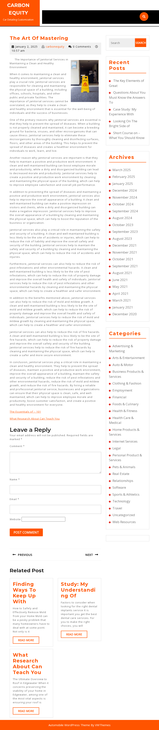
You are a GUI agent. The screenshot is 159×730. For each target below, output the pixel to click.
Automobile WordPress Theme (69, 725)
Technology (121, 501)
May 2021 (120, 286)
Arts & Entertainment (128, 358)
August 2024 (122, 218)
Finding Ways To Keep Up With (24, 592)
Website (15, 519)
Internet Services (124, 441)
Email (14, 499)
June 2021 (120, 280)
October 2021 (122, 259)
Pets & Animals (123, 467)
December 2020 (124, 314)
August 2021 (122, 273)
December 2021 (124, 245)
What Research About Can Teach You (35, 418)
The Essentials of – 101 (25, 411)
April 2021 (120, 293)
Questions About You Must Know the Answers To (127, 97)
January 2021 (122, 307)
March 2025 (121, 170)
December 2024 (124, 190)
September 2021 (125, 266)
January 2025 (122, 183)
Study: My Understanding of (78, 590)
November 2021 (124, 252)
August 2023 (122, 238)
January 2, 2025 (26, 46)
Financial (119, 397)
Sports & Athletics (125, 494)
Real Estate (120, 473)
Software (119, 487)
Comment (17, 446)
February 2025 (123, 176)
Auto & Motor (122, 364)
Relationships (122, 480)
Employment (122, 390)
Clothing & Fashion (126, 383)
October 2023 (122, 225)
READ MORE (28, 641)
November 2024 (124, 197)
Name (15, 479)
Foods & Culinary (125, 404)
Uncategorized (123, 515)
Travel (117, 508)
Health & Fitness (124, 411)
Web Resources (124, 522)
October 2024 (122, 204)
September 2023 (125, 231)
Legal (116, 448)
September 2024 (125, 211)
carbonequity (55, 46)
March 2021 (121, 300)
